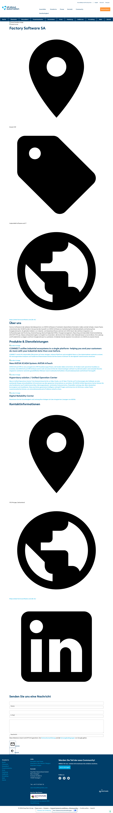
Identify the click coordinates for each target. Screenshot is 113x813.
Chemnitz (14, 19)
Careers (45, 808)
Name (11, 700)
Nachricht (12, 718)
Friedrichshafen (38, 19)
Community (79, 9)
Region (48, 763)
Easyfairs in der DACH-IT (38, 763)
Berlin (4, 19)
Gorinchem (51, 19)
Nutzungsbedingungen (67, 738)
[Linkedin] (60, 778)
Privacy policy (73, 808)
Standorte (53, 9)
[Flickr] (64, 778)
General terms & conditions (59, 808)
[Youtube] (68, 778)
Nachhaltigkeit (44, 13)
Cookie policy (84, 808)
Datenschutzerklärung (48, 738)
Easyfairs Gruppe (35, 765)
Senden (15, 746)
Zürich (109, 19)
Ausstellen (42, 9)
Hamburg (70, 19)
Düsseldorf (24, 19)
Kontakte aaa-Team (36, 761)
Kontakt (70, 9)
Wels (100, 19)
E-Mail (11, 709)
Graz (60, 19)
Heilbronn (80, 19)
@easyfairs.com (38, 787)
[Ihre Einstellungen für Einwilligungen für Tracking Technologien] (110, 811)
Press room (38, 808)
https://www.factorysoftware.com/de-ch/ (22, 319)
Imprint (92, 808)
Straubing (91, 19)
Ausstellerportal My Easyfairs (84, 2)
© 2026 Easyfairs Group (25, 808)
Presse (62, 9)
